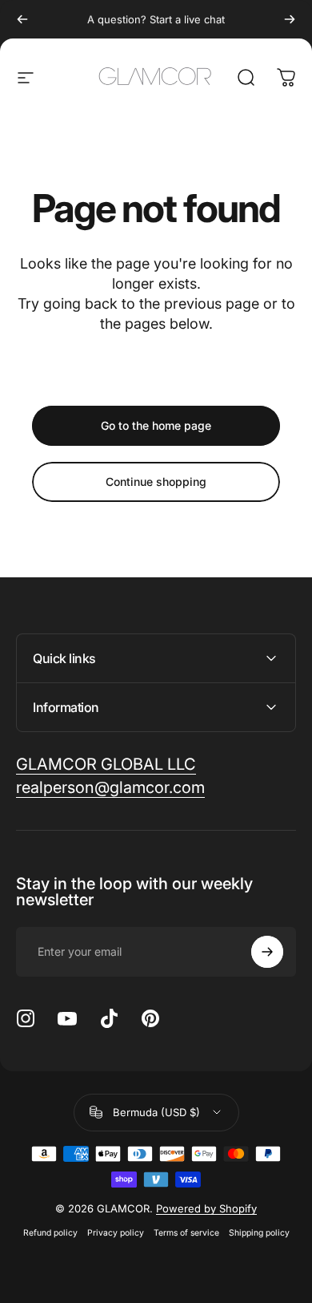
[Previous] (22, 19)
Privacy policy (115, 1233)
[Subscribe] (267, 952)
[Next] (289, 19)
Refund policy (50, 1233)
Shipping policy (259, 1233)
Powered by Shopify (206, 1208)
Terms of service (186, 1233)
